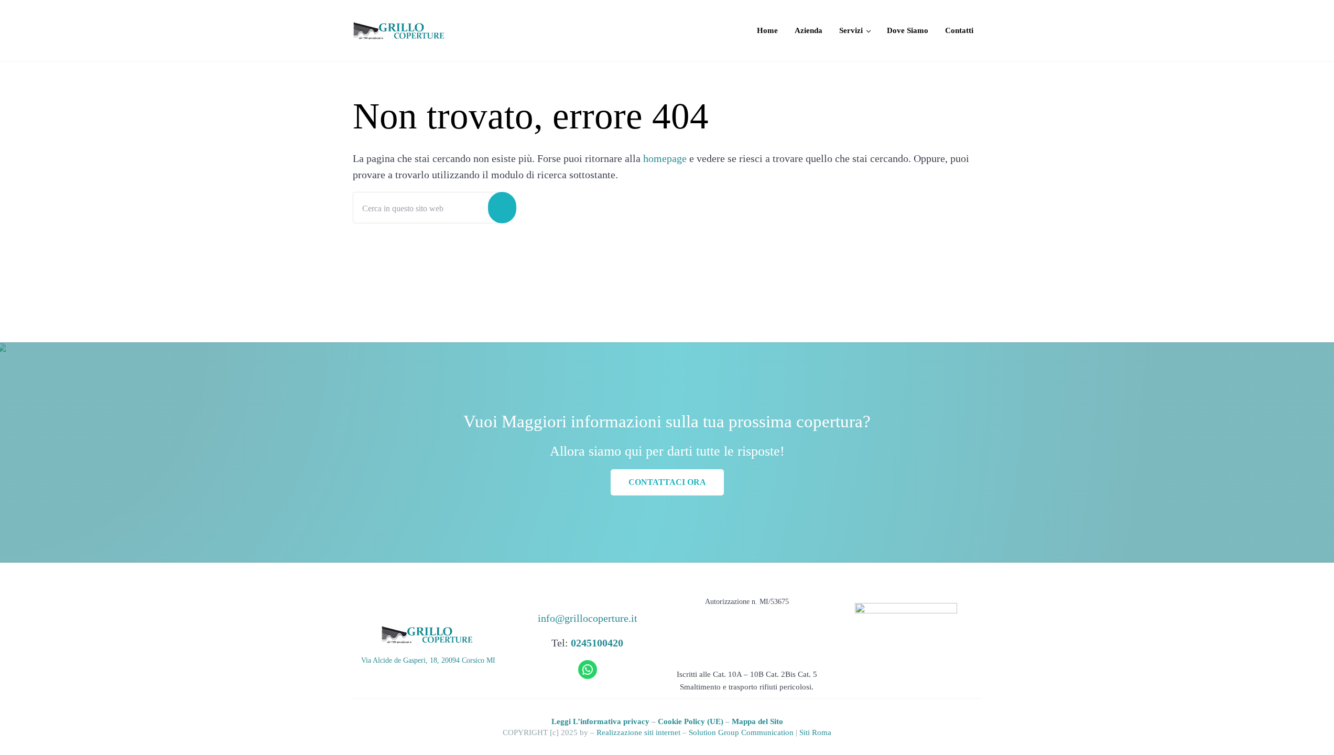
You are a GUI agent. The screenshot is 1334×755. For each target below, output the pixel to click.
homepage (665, 158)
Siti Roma (815, 732)
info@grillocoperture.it (587, 618)
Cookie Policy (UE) (690, 721)
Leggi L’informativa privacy (600, 721)
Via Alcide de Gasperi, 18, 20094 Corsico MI (428, 660)
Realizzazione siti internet (638, 732)
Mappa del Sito (757, 721)
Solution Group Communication (741, 732)
